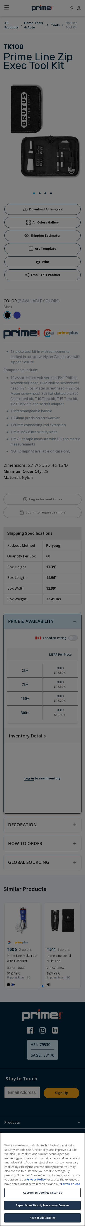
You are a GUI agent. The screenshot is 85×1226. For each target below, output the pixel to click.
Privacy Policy (36, 1179)
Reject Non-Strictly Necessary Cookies (42, 1205)
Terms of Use (70, 1184)
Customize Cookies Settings (42, 1193)
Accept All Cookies (42, 1218)
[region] (42, 1179)
